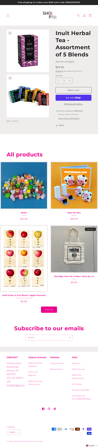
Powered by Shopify (35, 441)
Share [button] (61, 125)
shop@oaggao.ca (15, 385)
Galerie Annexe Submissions (35, 383)
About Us (76, 363)
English (12, 432)
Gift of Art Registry (33, 373)
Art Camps (77, 384)
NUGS (24, 213)
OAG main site (78, 369)
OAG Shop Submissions (78, 376)
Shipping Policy (57, 363)
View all (49, 309)
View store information (69, 118)
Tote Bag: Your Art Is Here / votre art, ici (74, 276)
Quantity (59, 76)
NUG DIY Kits (74, 213)
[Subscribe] (70, 337)
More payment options (73, 104)
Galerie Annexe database (35, 364)
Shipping (59, 71)
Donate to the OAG (80, 390)
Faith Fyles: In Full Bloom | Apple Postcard (24, 295)
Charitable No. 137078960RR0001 (81, 397)
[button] (8, 15)
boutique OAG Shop (20, 441)
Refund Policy (56, 369)
